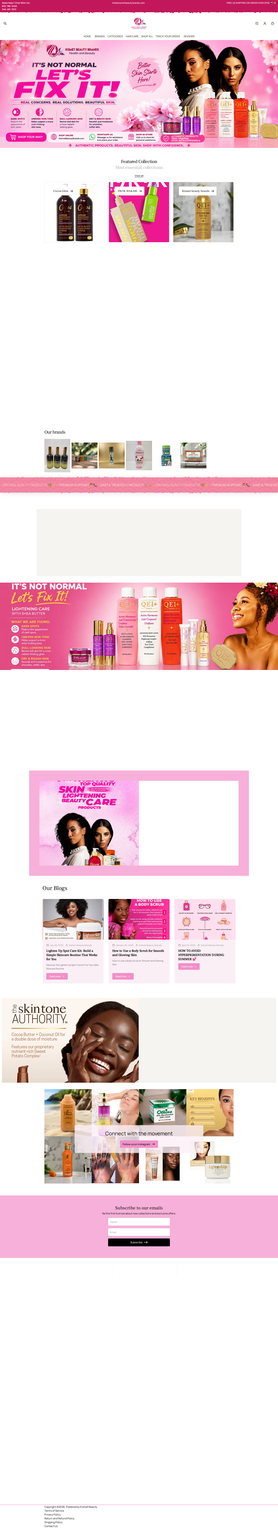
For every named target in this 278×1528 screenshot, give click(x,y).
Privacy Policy (52, 1514)
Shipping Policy (53, 1522)
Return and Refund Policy (59, 1518)
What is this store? (155, 1041)
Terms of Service (54, 1510)
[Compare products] (257, 23)
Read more (55, 976)
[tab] (109, 269)
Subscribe (136, 1242)
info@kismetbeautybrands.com (128, 2)
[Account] (265, 23)
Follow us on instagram (136, 1144)
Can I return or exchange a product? (165, 1053)
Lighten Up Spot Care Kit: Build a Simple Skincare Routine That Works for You (71, 955)
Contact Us (51, 1526)
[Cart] (272, 23)
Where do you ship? (155, 1045)
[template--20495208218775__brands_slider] (57, 455)
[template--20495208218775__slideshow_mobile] (139, 94)
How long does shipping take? (161, 1049)
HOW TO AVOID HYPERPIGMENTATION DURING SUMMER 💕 (201, 955)
